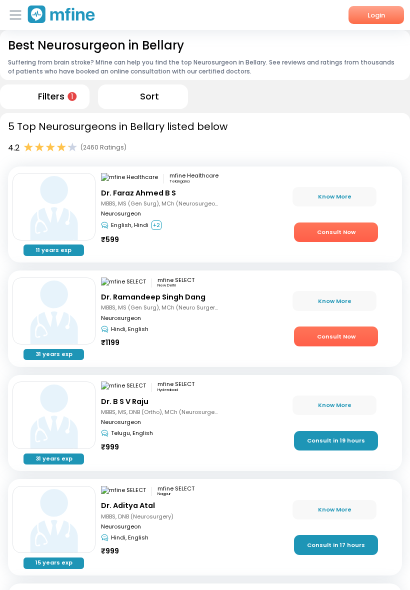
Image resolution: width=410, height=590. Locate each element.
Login (376, 15)
